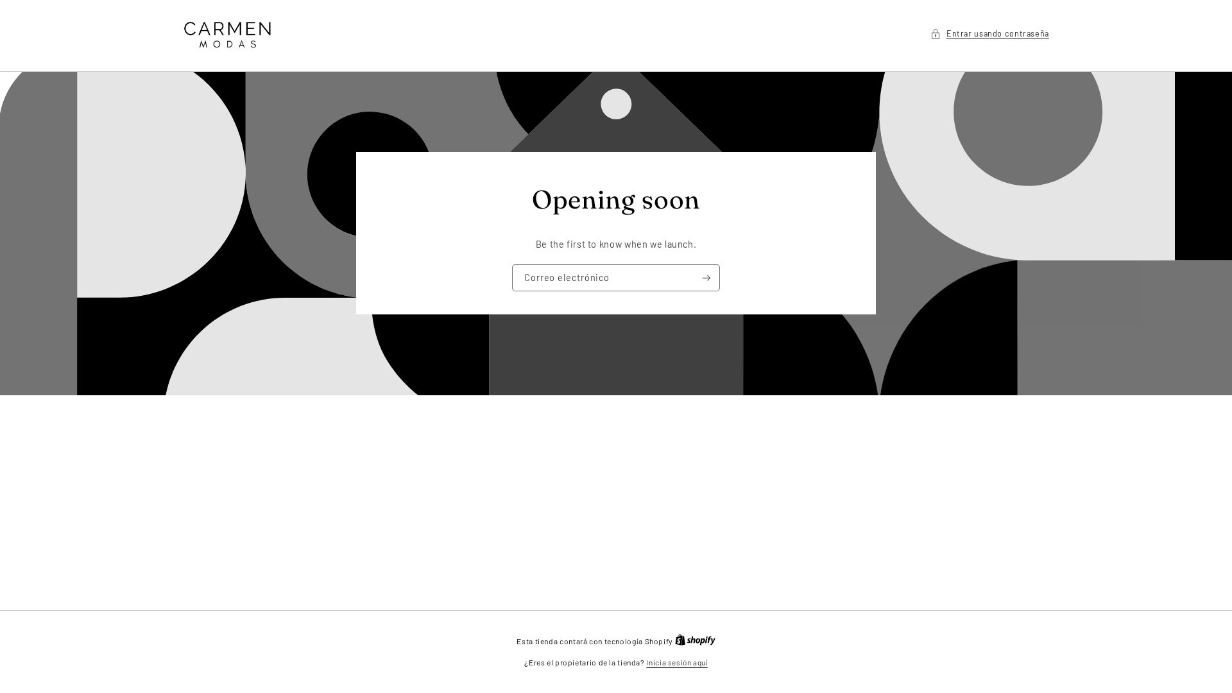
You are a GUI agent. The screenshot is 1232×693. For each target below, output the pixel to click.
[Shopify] (695, 641)
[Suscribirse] (706, 278)
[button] (989, 34)
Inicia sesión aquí (676, 662)
